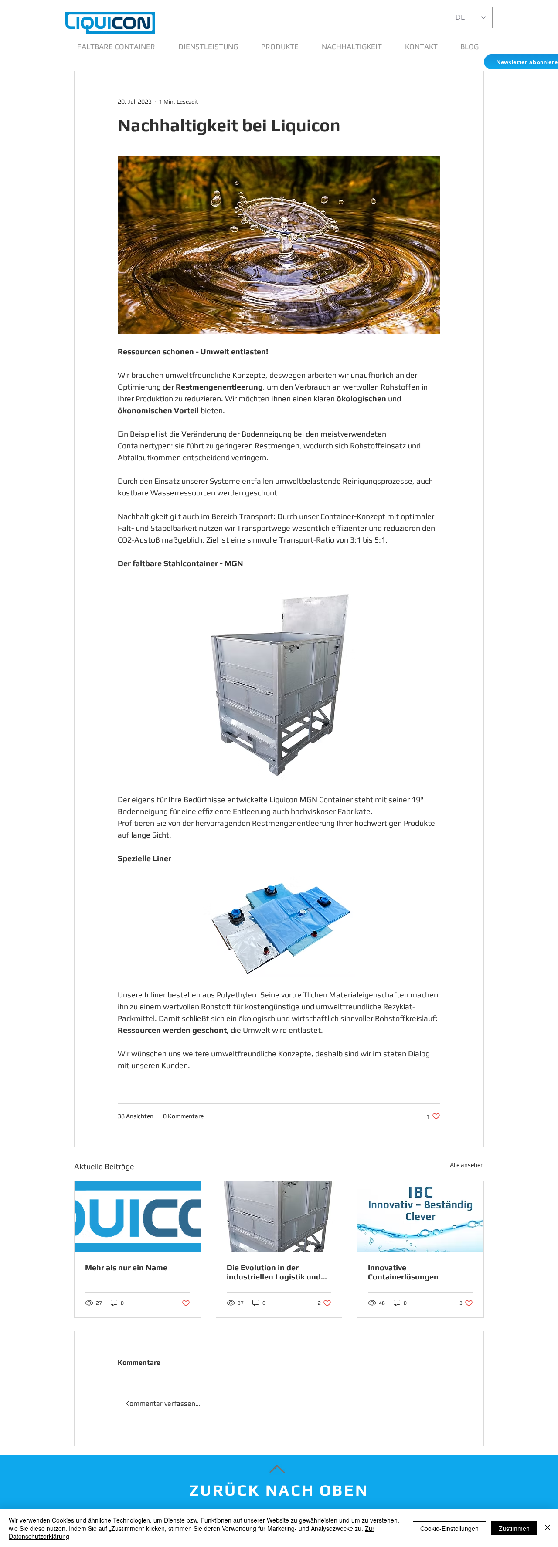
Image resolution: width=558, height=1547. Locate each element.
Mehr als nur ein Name (126, 1267)
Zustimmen (514, 1528)
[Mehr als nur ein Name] (138, 1216)
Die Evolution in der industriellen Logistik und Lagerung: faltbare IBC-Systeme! (274, 1272)
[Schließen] (547, 1528)
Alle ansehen (467, 1164)
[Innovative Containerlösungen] (420, 1216)
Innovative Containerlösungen (403, 1272)
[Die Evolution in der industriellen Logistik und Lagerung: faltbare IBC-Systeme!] (279, 1216)
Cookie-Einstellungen (449, 1528)
